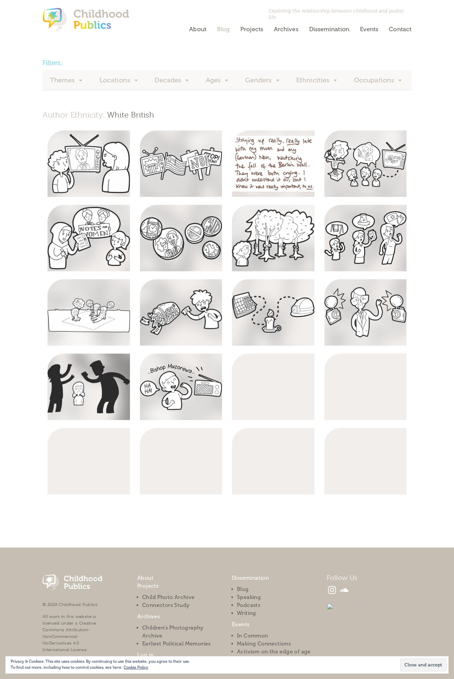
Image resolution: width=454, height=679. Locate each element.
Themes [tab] (63, 80)
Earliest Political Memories (176, 643)
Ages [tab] (214, 80)
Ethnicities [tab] (313, 80)
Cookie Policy (136, 667)
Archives (286, 29)
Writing (246, 613)
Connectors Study (165, 605)
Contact (400, 29)
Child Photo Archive (168, 597)
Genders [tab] (259, 80)
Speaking (249, 597)
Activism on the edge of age (274, 651)
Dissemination (329, 29)
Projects (251, 29)
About (197, 29)
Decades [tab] (169, 80)
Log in (145, 655)
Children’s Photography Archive (173, 632)
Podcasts (248, 605)
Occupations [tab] (375, 80)
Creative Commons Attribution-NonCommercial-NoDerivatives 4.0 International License (69, 636)
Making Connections (264, 643)
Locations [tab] (115, 80)
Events (369, 29)
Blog (223, 29)
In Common (252, 636)
